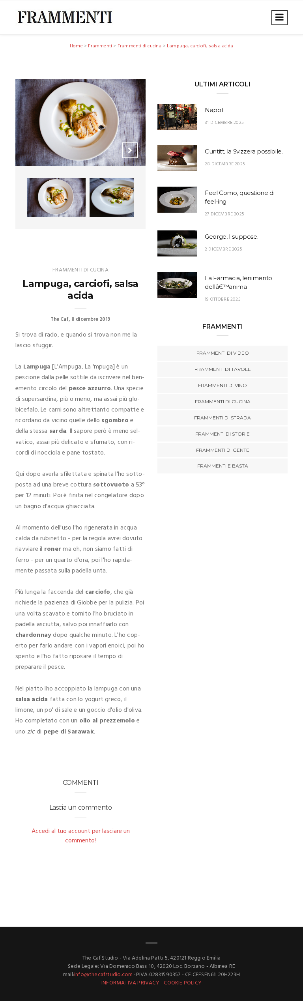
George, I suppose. (231, 236)
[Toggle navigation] (279, 17)
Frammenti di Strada (222, 418)
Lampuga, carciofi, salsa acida (200, 46)
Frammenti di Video (222, 353)
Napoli (214, 110)
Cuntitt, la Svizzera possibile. (243, 151)
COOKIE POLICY (183, 983)
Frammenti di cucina (140, 46)
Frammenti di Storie (222, 434)
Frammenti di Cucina (223, 401)
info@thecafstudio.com (103, 974)
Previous (110, 150)
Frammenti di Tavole (223, 369)
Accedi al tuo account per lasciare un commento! (81, 836)
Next (130, 150)
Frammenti (100, 46)
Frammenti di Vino (222, 385)
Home (76, 46)
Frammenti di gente (222, 450)
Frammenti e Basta (222, 466)
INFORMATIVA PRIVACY (130, 983)
